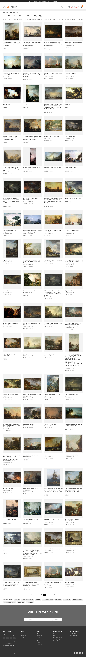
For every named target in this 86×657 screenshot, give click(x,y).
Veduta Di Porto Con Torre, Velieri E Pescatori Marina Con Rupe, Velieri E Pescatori (11, 138)
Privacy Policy (56, 639)
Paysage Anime (7, 260)
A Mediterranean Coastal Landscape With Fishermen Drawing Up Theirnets (31, 584)
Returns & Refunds (57, 637)
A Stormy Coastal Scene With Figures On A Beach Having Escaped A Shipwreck (11, 584)
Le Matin (67, 104)
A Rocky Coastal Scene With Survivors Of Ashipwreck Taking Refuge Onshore (53, 44)
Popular (22, 637)
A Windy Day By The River (51, 136)
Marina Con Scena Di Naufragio (53, 260)
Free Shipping (74, 7)
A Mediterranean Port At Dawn (52, 167)
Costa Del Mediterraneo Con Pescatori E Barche (11, 74)
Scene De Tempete (28, 424)
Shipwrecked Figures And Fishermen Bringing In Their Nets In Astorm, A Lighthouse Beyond (11, 200)
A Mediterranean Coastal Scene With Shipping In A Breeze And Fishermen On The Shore (73, 490)
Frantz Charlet (30, 602)
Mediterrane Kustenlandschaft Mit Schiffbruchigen (73, 43)
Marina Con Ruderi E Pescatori (11, 291)
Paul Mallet (17, 599)
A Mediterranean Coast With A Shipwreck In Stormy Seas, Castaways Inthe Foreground (73, 325)
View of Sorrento (69, 582)
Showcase (53, 9)
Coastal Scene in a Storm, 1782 (73, 198)
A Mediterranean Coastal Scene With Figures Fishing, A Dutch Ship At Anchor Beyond (12, 425)
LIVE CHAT (16, 4)
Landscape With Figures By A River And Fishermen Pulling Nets (11, 169)
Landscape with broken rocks (11, 323)
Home (4, 12)
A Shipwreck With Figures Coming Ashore (30, 199)
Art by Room (26, 9)
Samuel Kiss (38, 599)
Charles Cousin (21, 602)
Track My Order (73, 633)
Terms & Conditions (57, 640)
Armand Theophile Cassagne (10, 602)
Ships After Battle (70, 291)
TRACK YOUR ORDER (70, 4)
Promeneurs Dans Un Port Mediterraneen (30, 489)
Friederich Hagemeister (77, 599)
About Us (39, 633)
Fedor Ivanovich (66, 599)
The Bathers (6, 104)
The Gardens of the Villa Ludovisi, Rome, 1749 (30, 291)
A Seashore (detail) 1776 (9, 519)
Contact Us (55, 633)
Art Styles (11, 9)
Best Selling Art (44, 9)
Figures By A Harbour (50, 424)
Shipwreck (47, 455)
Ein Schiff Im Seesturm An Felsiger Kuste (30, 455)
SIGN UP (78, 4)
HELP (11, 4)
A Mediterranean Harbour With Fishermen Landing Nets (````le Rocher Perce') (12, 44)
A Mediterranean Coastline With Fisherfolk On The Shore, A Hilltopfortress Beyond (32, 138)
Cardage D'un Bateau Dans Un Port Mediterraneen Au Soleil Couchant (32, 75)
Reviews (39, 639)
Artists (5, 9)
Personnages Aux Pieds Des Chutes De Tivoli (72, 520)
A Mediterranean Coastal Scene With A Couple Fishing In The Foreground (32, 261)
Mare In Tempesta (8, 488)
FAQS (54, 635)
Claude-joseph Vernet (14, 12)
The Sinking (26, 104)
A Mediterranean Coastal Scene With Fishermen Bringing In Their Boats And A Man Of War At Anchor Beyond (53, 106)
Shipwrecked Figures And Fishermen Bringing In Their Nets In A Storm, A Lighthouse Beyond (52, 293)
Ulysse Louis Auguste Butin (27, 599)
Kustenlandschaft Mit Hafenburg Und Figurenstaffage (74, 424)
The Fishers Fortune (70, 167)
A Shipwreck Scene (70, 136)
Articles (39, 640)
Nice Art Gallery (12, 7)
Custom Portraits (24, 633)
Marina (25, 354)
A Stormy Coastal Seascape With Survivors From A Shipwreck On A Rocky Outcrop (74, 261)
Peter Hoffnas (58, 599)
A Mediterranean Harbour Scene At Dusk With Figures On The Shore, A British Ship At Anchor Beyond (53, 200)
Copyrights (39, 644)
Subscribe (57, 619)
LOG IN (81, 4)
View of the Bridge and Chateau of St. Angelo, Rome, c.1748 (32, 231)
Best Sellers (23, 635)
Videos (38, 642)
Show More (80, 19)
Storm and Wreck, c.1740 (71, 549)
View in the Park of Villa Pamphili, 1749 (9, 231)
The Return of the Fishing (30, 519)
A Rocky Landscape (49, 354)
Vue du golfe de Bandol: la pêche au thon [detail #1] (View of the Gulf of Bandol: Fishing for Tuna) (53, 490)
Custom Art (35, 9)
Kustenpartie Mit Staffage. (72, 455)
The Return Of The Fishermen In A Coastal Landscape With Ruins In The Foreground (32, 44)
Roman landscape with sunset (32, 167)
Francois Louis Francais (48, 599)
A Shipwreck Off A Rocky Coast (53, 549)
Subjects (18, 9)
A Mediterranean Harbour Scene (53, 323)
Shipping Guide (73, 635)
